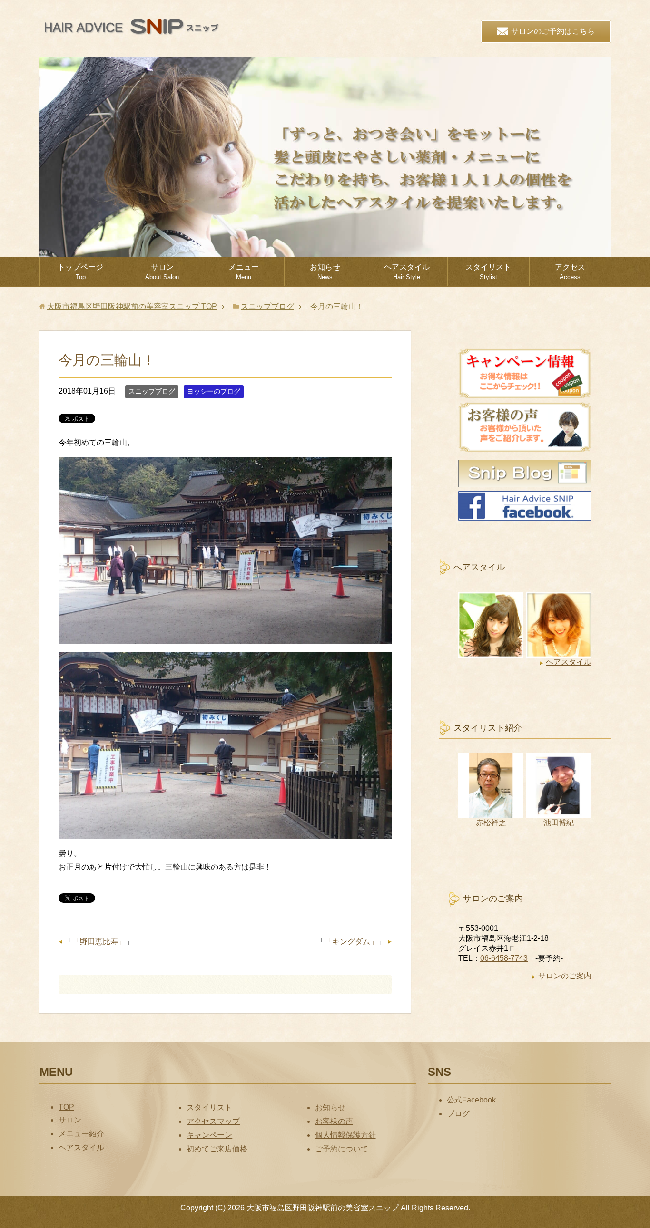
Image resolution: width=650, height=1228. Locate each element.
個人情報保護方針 (345, 1135)
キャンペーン (209, 1135)
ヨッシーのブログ (213, 391)
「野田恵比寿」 (99, 942)
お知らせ (325, 271)
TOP (132, 306)
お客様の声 (334, 1121)
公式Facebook (471, 1100)
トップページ (80, 271)
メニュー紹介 (81, 1134)
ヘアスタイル (407, 271)
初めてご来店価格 (217, 1149)
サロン (162, 271)
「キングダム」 (351, 942)
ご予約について (341, 1149)
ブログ (458, 1114)
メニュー (243, 271)
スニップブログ (151, 391)
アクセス (570, 271)
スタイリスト (488, 271)
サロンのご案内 (564, 976)
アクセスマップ (213, 1121)
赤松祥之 (491, 823)
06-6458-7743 (504, 958)
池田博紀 (558, 823)
